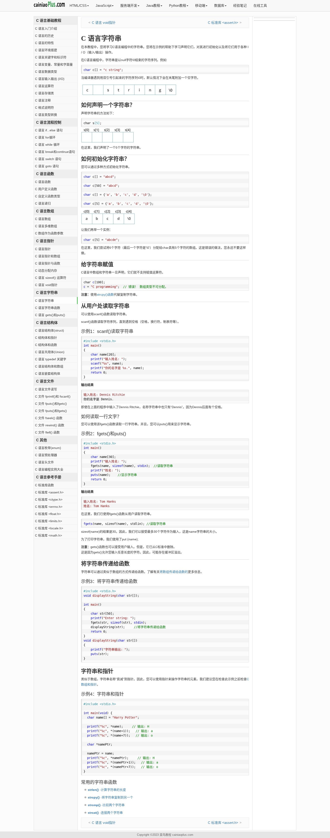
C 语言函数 (43, 182)
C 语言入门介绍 (46, 28)
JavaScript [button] (103, 5)
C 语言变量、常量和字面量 (54, 64)
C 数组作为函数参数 (49, 233)
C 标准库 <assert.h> (49, 492)
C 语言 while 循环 (47, 144)
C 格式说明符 (44, 107)
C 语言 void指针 (46, 285)
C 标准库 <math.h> (48, 535)
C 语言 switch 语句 (48, 159)
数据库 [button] (219, 5)
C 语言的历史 (44, 35)
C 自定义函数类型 (47, 196)
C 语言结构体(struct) (49, 330)
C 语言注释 (43, 100)
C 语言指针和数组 (47, 256)
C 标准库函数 (44, 485)
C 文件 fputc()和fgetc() (51, 403)
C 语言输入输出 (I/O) (49, 79)
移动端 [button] (200, 5)
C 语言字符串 (44, 300)
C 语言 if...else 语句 (49, 130)
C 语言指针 (43, 249)
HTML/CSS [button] (78, 5)
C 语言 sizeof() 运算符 (50, 277)
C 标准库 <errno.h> (48, 506)
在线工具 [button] (260, 5)
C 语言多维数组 (46, 226)
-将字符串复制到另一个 (110, 797)
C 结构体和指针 (46, 337)
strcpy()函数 (105, 294)
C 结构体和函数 (46, 345)
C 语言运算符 (44, 86)
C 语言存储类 (44, 93)
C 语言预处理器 (46, 455)
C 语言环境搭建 (46, 50)
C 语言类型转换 (46, 115)
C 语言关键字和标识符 (50, 57)
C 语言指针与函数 (47, 263)
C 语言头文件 (44, 462)
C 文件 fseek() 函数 (48, 418)
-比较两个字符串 (106, 805)
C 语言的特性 (44, 43)
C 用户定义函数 (46, 189)
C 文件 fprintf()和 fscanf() (52, 396)
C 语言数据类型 (46, 71)
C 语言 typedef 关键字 (50, 359)
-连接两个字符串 (105, 812)
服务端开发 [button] (128, 5)
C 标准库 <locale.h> (49, 528)
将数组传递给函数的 (174, 572)
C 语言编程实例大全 (49, 469)
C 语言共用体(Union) (49, 352)
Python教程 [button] (177, 5)
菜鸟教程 (165, 834)
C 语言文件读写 (46, 389)
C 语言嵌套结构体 (47, 373)
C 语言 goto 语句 (47, 166)
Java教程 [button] (153, 5)
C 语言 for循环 (45, 137)
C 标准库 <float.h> (48, 514)
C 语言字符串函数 (47, 308)
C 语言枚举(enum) (48, 448)
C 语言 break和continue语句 (55, 152)
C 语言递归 (43, 203)
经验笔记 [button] (240, 5)
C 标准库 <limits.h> (48, 521)
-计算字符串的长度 (107, 790)
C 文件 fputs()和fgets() (51, 411)
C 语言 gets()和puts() (50, 315)
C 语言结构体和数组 (49, 366)
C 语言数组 (43, 219)
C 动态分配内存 (46, 270)
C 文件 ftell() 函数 (47, 432)
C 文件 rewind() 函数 (49, 425)
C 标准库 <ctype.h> (48, 499)
